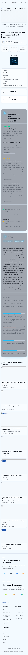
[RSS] (23, 573)
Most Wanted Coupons (6, 616)
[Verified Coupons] (2, 2)
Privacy (4, 639)
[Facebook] (17, 573)
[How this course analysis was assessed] (23, 112)
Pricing (17, 609)
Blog (4, 609)
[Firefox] (14, 594)
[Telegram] (5, 573)
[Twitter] (11, 573)
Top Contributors (7, 619)
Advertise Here (19, 612)
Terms (4, 642)
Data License (6, 636)
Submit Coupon (19, 618)
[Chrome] (6, 594)
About (4, 631)
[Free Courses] (5, 2)
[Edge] (22, 594)
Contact (5, 633)
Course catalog (5, 30)
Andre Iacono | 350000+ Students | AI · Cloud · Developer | (16, 42)
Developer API (19, 615)
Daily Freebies (6, 612)
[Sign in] (25, 2)
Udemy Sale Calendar (6, 622)
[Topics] (8, 2)
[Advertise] (21, 2)
